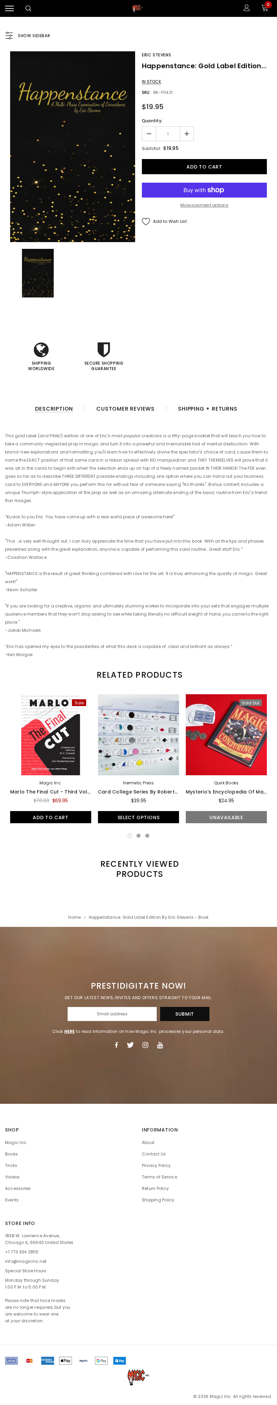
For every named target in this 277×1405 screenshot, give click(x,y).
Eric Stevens (156, 55)
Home (74, 917)
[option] (72, 146)
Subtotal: (151, 148)
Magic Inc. (51, 783)
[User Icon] (247, 9)
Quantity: (152, 121)
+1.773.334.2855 (22, 1252)
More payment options (204, 205)
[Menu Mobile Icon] (9, 8)
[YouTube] (160, 1045)
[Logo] (138, 8)
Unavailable (226, 817)
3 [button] (147, 836)
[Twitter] (130, 1045)
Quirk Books (226, 783)
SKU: (146, 92)
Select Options (139, 817)
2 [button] (138, 836)
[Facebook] (116, 1045)
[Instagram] (145, 1045)
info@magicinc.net (25, 1261)
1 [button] (130, 836)
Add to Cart (51, 817)
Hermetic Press (138, 783)
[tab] (138, 674)
